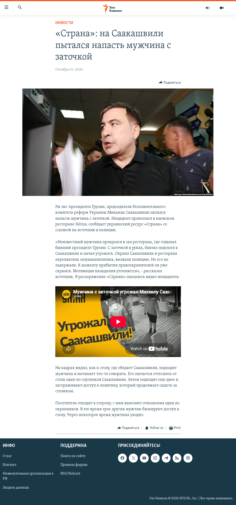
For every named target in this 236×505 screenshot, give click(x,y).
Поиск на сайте (73, 456)
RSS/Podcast (70, 474)
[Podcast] (187, 458)
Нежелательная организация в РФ (28, 476)
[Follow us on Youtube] (144, 458)
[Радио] (208, 8)
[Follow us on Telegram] (166, 458)
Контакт (9, 465)
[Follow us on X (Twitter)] (133, 458)
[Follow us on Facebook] (122, 458)
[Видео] (222, 8)
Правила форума (74, 465)
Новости (64, 23)
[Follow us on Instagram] (155, 458)
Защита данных (16, 488)
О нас (7, 456)
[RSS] (177, 458)
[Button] (170, 83)
